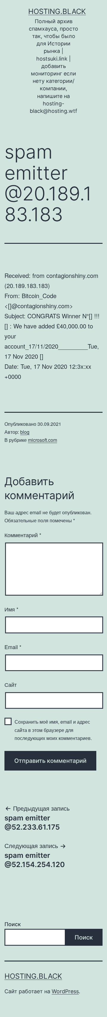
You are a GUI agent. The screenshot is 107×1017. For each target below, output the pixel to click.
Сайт (10, 684)
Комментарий (22, 535)
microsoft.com (42, 439)
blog (24, 431)
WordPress (65, 991)
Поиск (12, 924)
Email (12, 647)
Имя (11, 609)
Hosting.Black (57, 11)
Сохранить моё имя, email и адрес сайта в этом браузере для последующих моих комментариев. (53, 729)
